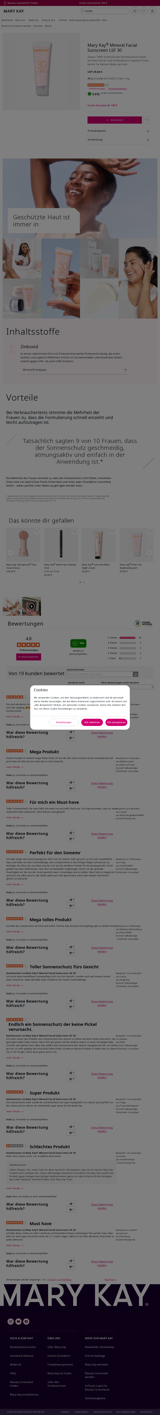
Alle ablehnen (92, 722)
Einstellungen (63, 722)
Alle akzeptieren (116, 722)
